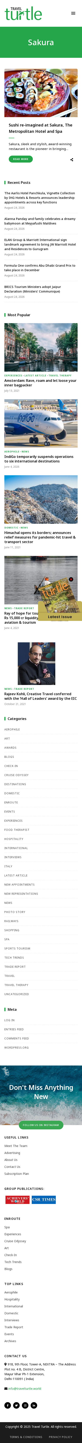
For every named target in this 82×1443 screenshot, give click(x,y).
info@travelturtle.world (24, 1388)
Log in (9, 1020)
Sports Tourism (17, 948)
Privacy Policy (60, 1437)
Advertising (12, 1153)
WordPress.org (16, 1047)
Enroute (11, 802)
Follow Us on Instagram (41, 1125)
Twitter (16, 1405)
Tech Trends (14, 957)
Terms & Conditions (26, 1437)
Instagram (25, 1405)
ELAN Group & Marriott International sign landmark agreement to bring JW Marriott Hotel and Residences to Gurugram (40, 244)
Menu (73, 13)
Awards (10, 748)
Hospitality (13, 839)
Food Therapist (17, 830)
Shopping (11, 930)
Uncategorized (16, 994)
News (25, 451)
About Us (10, 1160)
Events (9, 811)
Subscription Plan (16, 1174)
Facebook (7, 1405)
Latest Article (35, 375)
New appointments (19, 884)
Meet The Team (15, 1146)
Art (7, 738)
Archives (10, 1341)
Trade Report (24, 608)
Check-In (11, 766)
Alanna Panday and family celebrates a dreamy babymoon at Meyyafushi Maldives (39, 221)
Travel (9, 976)
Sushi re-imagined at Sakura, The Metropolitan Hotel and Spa (40, 128)
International (16, 848)
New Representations (21, 894)
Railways (11, 921)
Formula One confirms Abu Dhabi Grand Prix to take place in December (39, 267)
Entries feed (14, 1029)
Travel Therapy (60, 375)
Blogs (9, 757)
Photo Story (14, 912)
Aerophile (11, 451)
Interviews (13, 857)
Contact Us (12, 1167)
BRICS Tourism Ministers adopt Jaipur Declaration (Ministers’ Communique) (32, 289)
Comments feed (16, 1038)
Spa (7, 939)
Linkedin (34, 1405)
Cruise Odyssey (16, 775)
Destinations (15, 784)
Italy (8, 866)
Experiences (13, 375)
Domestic (11, 527)
